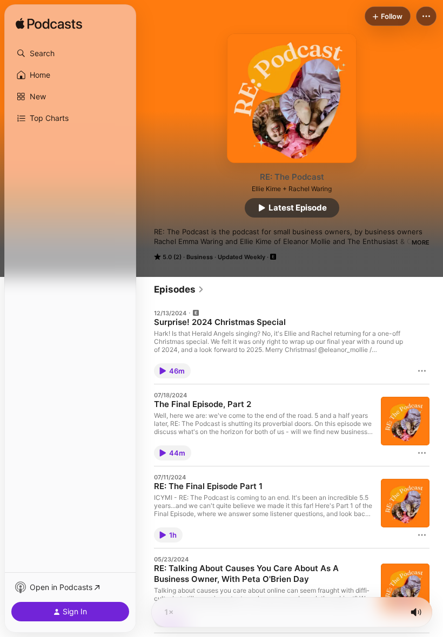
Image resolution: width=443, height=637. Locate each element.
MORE (420, 242)
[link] (179, 289)
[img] (49, 24)
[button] (70, 53)
